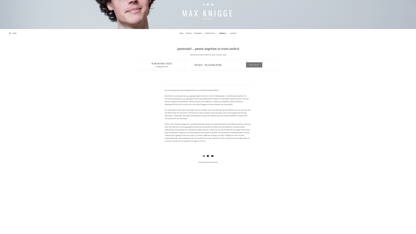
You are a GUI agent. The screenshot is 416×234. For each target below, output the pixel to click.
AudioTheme (213, 162)
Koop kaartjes (254, 65)
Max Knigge (208, 13)
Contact (233, 33)
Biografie (198, 33)
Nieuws (189, 33)
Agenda (223, 33)
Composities (211, 33)
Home (181, 33)
